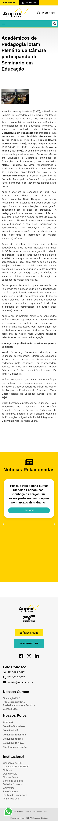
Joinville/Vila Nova (13, 743)
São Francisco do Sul (15, 747)
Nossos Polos (15, 715)
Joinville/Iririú (10, 730)
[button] (3, 24)
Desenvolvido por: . (29, 818)
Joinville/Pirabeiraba (14, 734)
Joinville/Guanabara (14, 726)
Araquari (8, 722)
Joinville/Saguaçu (13, 739)
